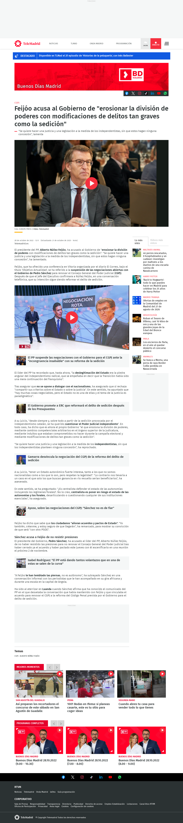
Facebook (127, 93)
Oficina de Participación (25, 806)
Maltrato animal (151, 250)
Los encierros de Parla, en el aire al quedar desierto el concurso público (136, 342)
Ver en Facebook (63, 778)
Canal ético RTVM (147, 804)
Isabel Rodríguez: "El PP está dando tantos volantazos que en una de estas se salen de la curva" (21, 563)
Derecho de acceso (93, 804)
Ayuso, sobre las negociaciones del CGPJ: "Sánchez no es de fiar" (21, 511)
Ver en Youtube (110, 777)
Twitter (133, 93)
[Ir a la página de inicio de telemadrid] (27, 43)
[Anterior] (49, 667)
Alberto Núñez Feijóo (30, 656)
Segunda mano (127, 700)
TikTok (146, 93)
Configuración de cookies (82, 806)
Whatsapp (165, 93)
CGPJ (16, 103)
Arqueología (150, 315)
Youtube (159, 93)
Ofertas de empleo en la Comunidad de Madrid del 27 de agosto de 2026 (136, 300)
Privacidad (43, 806)
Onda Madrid (96, 44)
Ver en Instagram (82, 777)
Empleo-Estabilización (115, 804)
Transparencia (53, 804)
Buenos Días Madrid (27, 756)
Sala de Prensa (21, 804)
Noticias (53, 44)
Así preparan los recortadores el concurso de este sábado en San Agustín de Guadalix (38, 684)
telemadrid (23, 817)
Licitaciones (132, 804)
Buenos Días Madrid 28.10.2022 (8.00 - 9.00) (141, 740)
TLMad (74, 44)
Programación (124, 44)
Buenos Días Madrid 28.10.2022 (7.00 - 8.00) (90, 740)
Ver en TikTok (91, 778)
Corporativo (23, 799)
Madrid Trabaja (151, 297)
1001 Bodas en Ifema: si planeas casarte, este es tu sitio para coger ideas (90, 684)
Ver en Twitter (72, 778)
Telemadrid (29, 792)
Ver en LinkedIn (101, 777)
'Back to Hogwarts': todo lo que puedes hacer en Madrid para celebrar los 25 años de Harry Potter (136, 279)
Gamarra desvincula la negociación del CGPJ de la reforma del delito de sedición (21, 459)
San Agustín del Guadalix (30, 700)
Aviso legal (54, 806)
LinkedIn (152, 93)
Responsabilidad (37, 804)
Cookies (65, 806)
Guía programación (66, 792)
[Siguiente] (56, 667)
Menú (166, 43)
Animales (148, 357)
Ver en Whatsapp (119, 777)
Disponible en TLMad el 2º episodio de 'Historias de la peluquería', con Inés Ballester (86, 56)
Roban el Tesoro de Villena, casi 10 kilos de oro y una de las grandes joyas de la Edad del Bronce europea (136, 318)
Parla (146, 339)
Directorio (66, 804)
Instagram (139, 93)
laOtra (52, 792)
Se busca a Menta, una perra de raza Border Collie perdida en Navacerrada (136, 359)
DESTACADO (27, 56)
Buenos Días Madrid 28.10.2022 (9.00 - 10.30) (38, 740)
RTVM (17, 787)
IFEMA (70, 700)
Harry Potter (150, 276)
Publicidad (78, 804)
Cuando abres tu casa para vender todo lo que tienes (141, 684)
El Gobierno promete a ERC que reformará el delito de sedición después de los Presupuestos (21, 408)
